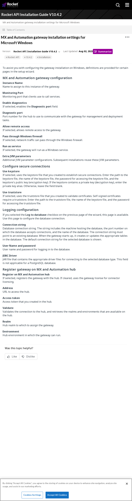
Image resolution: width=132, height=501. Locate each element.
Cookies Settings (32, 495)
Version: (6, 51)
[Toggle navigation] (127, 4)
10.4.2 (29, 57)
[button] (66, 30)
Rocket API (13, 57)
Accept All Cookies (57, 495)
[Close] (126, 483)
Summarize (105, 51)
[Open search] (117, 4)
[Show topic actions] (127, 37)
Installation (45, 57)
